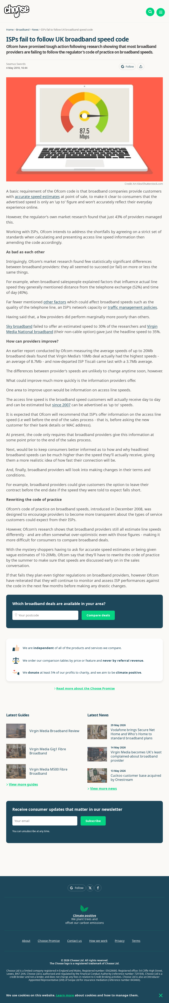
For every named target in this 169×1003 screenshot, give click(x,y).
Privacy (119, 941)
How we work (98, 941)
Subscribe (93, 821)
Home (10, 29)
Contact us (74, 941)
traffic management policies (132, 307)
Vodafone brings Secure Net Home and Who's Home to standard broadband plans (133, 734)
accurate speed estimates (37, 196)
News (35, 29)
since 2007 (61, 404)
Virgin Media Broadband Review (54, 731)
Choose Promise (49, 941)
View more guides (23, 784)
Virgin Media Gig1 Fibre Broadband (47, 751)
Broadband (22, 29)
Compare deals (98, 615)
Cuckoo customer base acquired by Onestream (136, 777)
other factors (54, 301)
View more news (103, 788)
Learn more (65, 995)
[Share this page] (140, 66)
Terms (136, 941)
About (26, 941)
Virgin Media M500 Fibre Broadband (48, 771)
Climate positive (84, 915)
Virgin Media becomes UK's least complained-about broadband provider (136, 756)
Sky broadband (19, 326)
